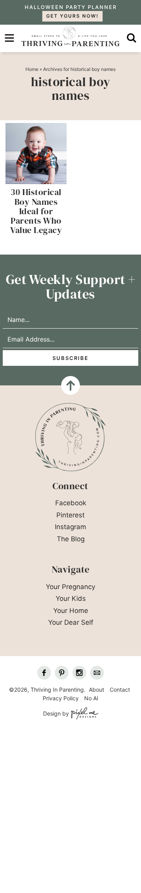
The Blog (71, 539)
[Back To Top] (70, 385)
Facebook (70, 503)
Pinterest (70, 515)
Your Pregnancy (70, 587)
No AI (91, 698)
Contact (120, 689)
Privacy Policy (61, 698)
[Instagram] (79, 673)
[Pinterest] (62, 673)
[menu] (9, 38)
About (96, 689)
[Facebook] (44, 673)
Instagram (70, 527)
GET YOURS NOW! (72, 16)
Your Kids (71, 598)
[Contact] (97, 673)
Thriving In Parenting (70, 36)
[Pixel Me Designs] (83, 714)
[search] (131, 38)
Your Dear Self (70, 622)
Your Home (70, 611)
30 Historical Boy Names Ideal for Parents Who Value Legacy (36, 211)
